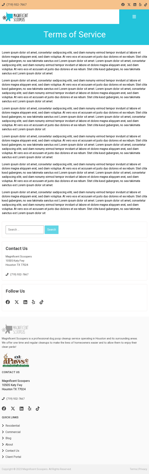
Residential (12, 425)
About (9, 444)
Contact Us (12, 450)
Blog (8, 438)
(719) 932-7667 (17, 4)
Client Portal (13, 457)
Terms (133, 469)
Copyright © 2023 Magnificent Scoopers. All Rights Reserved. (36, 469)
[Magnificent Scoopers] (59, 16)
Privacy (143, 469)
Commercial (13, 432)
